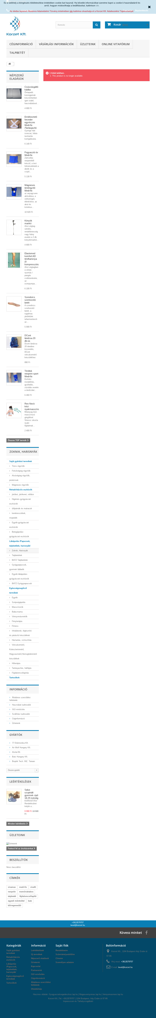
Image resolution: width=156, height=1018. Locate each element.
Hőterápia (15, 663)
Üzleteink (88, 44)
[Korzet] (28, 26)
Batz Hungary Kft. (19, 757)
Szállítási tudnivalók (20, 714)
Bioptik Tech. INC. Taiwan (23, 761)
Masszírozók (17, 607)
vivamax (12, 887)
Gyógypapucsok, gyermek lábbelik (18, 567)
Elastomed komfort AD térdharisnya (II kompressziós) (32, 259)
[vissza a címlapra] (9, 64)
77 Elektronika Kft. (19, 743)
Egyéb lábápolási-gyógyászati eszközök (19, 576)
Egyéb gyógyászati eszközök (19, 524)
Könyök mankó (28, 222)
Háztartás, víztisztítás (21, 640)
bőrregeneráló (14, 905)
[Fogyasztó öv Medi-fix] (14, 159)
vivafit (33, 887)
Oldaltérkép (36, 989)
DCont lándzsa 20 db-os (30, 338)
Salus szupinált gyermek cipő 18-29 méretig (31, 793)
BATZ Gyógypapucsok (21, 583)
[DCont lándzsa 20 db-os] (14, 342)
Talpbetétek (16, 555)
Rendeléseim (62, 950)
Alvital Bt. (16, 752)
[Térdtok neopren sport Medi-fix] (14, 377)
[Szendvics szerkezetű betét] (14, 304)
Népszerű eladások (16, 76)
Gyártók (15, 735)
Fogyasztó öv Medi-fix (31, 153)
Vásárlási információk (56, 44)
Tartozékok (14, 677)
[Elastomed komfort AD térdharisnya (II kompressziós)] (14, 260)
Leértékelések (20, 781)
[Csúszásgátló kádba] (14, 93)
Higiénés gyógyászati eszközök (20, 501)
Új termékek (36, 954)
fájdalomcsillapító (28, 896)
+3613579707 (78, 922)
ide (97, 5)
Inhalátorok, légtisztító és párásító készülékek (20, 633)
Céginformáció (21, 44)
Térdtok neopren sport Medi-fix (31, 374)
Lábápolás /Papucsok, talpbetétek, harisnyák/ (19, 543)
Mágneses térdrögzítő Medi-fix (30, 188)
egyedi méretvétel (16, 901)
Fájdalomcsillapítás (20, 673)
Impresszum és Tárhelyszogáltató (78, 1001)
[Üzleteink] (22, 843)
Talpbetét (17, 52)
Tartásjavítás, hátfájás (21, 668)
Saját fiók (62, 945)
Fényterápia (16, 621)
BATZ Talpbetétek (19, 560)
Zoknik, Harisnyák (19, 550)
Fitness (14, 626)
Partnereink (36, 970)
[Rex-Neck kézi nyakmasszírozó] (14, 410)
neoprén (12, 892)
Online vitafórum (116, 44)
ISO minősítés (18, 709)
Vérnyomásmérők (19, 616)
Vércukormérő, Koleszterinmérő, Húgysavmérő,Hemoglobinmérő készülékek (23, 652)
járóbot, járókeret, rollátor (22, 494)
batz (30, 901)
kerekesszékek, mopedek (17, 515)
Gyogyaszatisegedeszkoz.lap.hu (63, 994)
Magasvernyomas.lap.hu (90, 994)
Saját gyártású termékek (20, 461)
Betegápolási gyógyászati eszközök (19, 534)
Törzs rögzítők (18, 466)
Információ (18, 689)
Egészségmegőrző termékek (18, 590)
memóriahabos (26, 892)
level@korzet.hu (78, 925)
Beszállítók (18, 860)
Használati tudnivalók (21, 705)
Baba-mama (17, 612)
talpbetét (12, 896)
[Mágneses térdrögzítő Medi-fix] (14, 192)
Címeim (59, 958)
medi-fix (23, 887)
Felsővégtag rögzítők (20, 471)
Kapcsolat (35, 966)
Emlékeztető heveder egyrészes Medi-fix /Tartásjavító (31, 122)
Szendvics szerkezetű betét (30, 300)
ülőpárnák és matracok (21, 508)
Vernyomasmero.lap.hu (113, 994)
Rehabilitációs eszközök (20, 489)
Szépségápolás (18, 602)
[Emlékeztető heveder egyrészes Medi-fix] (14, 123)
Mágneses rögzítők (20, 485)
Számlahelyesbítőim (65, 954)
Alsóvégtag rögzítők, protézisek (19, 477)
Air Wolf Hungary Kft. (21, 747)
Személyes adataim (65, 962)
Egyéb (14, 597)
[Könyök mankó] (14, 227)
